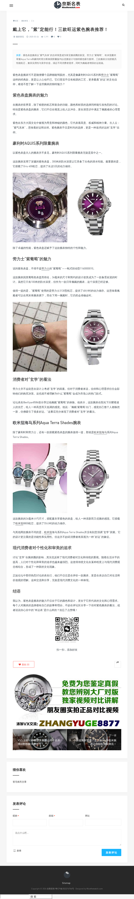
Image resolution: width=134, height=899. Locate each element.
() (25, 664)
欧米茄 (19, 523)
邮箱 (52, 815)
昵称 (16, 815)
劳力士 (105, 74)
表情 (18, 850)
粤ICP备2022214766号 (64, 888)
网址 (87, 815)
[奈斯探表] (67, 5)
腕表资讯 (20, 36)
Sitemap (66, 883)
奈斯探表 (51, 888)
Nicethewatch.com (95, 888)
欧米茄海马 (22, 422)
